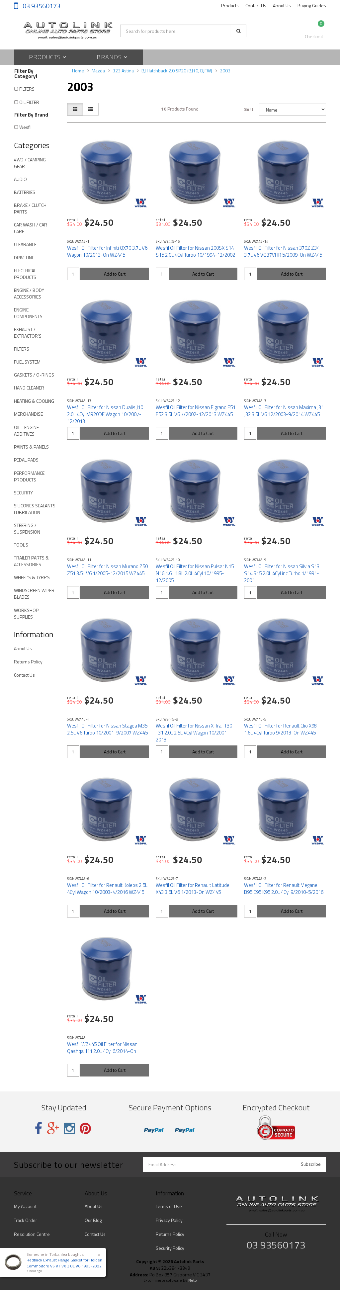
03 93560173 (40, 6)
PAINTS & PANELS (31, 446)
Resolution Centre (32, 1234)
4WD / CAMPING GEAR (30, 163)
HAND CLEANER (29, 387)
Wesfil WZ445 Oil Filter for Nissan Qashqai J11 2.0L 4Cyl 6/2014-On (102, 1047)
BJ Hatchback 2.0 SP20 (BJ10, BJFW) (176, 70)
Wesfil (25, 127)
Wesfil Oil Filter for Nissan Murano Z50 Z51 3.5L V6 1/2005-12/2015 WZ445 (107, 569)
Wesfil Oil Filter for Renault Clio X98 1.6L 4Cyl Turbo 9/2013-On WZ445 (280, 729)
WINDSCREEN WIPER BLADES (34, 593)
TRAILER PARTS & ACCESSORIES (31, 561)
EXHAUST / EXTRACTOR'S (28, 332)
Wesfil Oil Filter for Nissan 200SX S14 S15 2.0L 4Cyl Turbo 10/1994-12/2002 (195, 251)
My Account (25, 1206)
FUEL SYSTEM (27, 361)
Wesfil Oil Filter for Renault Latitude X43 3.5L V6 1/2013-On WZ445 (192, 888)
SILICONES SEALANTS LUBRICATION (34, 509)
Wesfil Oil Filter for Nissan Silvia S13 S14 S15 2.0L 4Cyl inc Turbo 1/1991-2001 (281, 573)
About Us (282, 5)
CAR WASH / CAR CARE (30, 228)
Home (78, 70)
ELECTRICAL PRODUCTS (25, 274)
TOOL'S (21, 544)
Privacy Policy (169, 1220)
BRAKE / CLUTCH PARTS (30, 208)
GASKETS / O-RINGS (34, 374)
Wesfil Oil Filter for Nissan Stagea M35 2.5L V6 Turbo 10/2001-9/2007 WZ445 (107, 729)
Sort (248, 109)
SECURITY (23, 492)
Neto (192, 1280)
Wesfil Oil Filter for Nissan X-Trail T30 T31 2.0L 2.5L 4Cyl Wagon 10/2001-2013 (194, 732)
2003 (225, 70)
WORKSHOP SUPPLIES (26, 613)
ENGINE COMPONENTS (28, 313)
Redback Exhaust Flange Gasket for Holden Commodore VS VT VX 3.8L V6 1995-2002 (64, 1263)
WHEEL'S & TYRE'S (32, 577)
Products (230, 5)
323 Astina (123, 70)
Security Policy (170, 1248)
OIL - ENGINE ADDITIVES (26, 430)
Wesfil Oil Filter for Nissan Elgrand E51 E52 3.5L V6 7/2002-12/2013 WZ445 (195, 410)
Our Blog (93, 1220)
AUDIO (20, 179)
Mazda (98, 70)
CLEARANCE (25, 244)
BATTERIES (24, 192)
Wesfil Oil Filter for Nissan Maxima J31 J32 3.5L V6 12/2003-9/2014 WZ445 (284, 410)
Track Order (25, 1220)
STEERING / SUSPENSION (27, 528)
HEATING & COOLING (34, 400)
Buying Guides (312, 5)
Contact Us (255, 5)
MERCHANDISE (28, 413)
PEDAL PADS (26, 459)
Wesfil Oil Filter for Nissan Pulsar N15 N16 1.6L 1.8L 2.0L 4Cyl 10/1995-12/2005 (195, 573)
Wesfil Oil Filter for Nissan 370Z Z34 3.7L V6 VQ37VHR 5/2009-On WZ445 (283, 251)
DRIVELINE (24, 257)
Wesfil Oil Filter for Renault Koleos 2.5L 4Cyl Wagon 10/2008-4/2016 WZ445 (107, 888)
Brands (110, 56)
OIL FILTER (29, 102)
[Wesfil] (140, 203)
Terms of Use (169, 1206)
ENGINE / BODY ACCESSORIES (29, 293)
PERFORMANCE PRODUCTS (29, 476)
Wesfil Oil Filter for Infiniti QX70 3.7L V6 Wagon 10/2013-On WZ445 (107, 251)
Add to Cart (115, 273)
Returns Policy (28, 661)
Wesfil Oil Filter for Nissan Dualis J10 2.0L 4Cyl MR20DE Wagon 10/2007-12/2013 (105, 414)
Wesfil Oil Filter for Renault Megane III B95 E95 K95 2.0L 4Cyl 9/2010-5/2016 (283, 888)
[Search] (238, 31)
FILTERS (27, 88)
